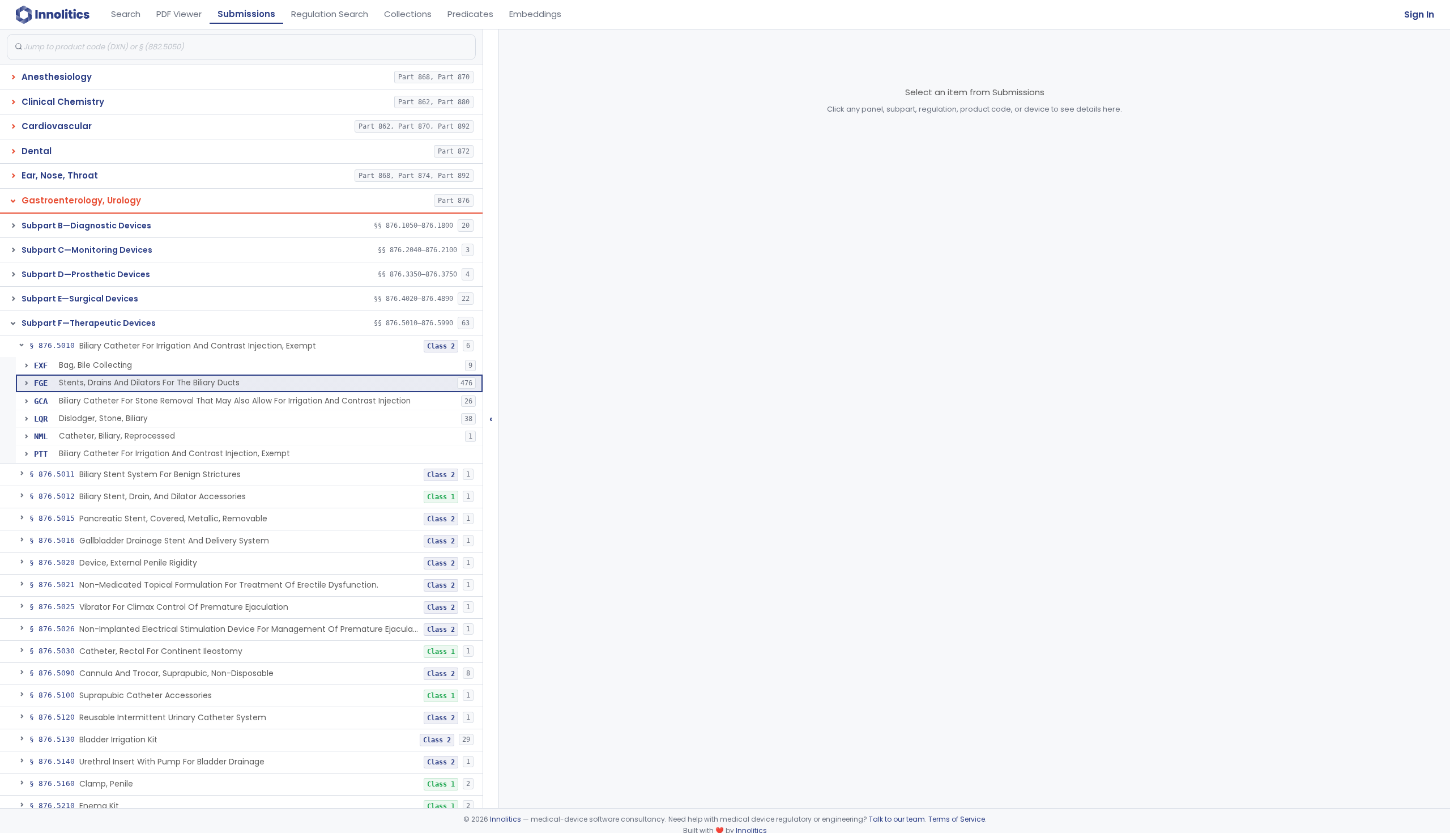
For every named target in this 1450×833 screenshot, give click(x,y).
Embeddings (535, 14)
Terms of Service (956, 819)
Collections (408, 14)
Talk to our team (897, 819)
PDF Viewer (179, 14)
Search (125, 14)
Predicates (470, 14)
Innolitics (505, 819)
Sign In (1419, 14)
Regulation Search (329, 14)
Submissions (246, 14)
